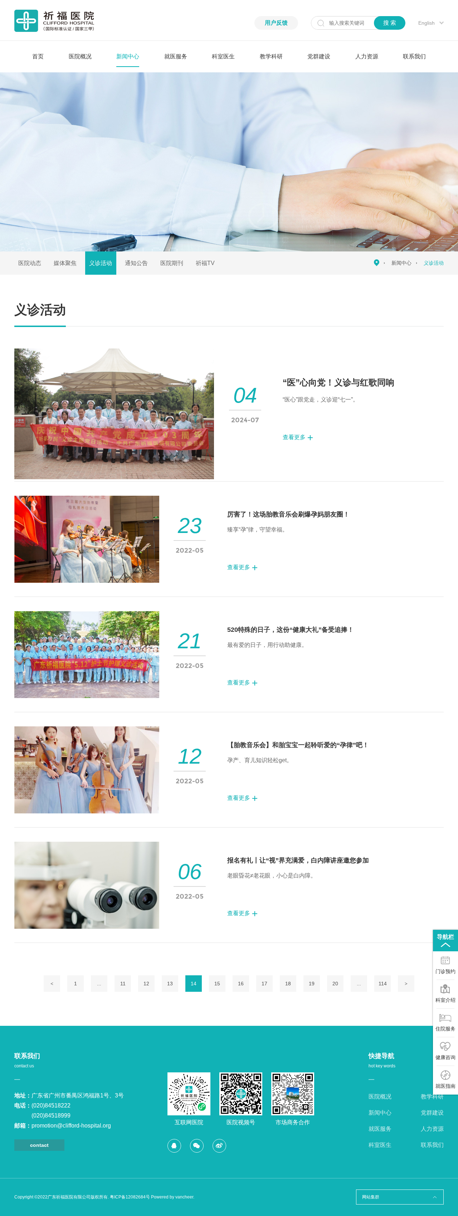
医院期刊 (171, 263)
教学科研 (271, 56)
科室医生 (223, 56)
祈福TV (205, 263)
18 (288, 983)
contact (39, 1145)
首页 (38, 56)
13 (170, 983)
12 (146, 983)
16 (241, 983)
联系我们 (414, 56)
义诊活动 (100, 263)
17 (264, 983)
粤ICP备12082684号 (130, 1197)
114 (383, 983)
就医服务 (175, 56)
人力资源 (366, 56)
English (426, 23)
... (99, 983)
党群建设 (318, 56)
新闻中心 (127, 56)
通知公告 (136, 263)
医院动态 (29, 263)
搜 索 (389, 23)
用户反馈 (276, 23)
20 (335, 983)
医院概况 (80, 56)
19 (312, 983)
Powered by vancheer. (172, 1197)
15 (217, 983)
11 (123, 983)
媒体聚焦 (65, 263)
